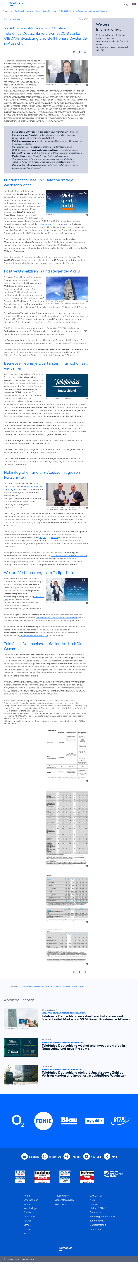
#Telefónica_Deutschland (49, 986)
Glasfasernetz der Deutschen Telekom (69, 555)
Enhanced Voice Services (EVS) (34, 635)
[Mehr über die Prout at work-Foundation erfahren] (113, 1176)
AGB (92, 1199)
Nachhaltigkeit (31, 1208)
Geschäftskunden (64, 1199)
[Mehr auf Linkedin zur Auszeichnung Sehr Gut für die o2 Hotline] (65, 1176)
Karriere (27, 1224)
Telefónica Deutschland (24, 11)
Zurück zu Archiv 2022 (13, 19)
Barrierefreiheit (98, 1224)
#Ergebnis (22, 986)
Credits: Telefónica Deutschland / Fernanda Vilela (65, 303)
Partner (27, 1220)
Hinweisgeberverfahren (102, 1216)
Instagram (55, 1156)
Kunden (27, 1212)
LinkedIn (34, 1156)
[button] (74, 52)
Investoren (29, 1216)
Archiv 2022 (63, 11)
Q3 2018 (100, 50)
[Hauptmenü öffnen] (4, 4)
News (26, 1233)
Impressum (95, 1228)
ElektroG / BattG (99, 1208)
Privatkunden (62, 1195)
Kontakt (94, 1204)
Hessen (54, 537)
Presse (27, 1228)
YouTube (96, 1156)
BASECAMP (96, 1195)
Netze (26, 1204)
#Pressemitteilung (33, 986)
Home (26, 1195)
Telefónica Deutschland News (45, 11)
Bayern (42, 537)
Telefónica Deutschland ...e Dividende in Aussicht (88, 11)
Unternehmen (30, 1199)
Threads (76, 1156)
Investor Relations (118, 47)
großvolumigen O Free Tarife (51, 224)
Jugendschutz (97, 1220)
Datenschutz (96, 1212)
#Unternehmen (65, 986)
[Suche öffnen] (126, 4)
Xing (114, 1156)
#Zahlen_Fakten (78, 986)
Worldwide (60, 1204)
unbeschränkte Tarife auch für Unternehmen (56, 617)
